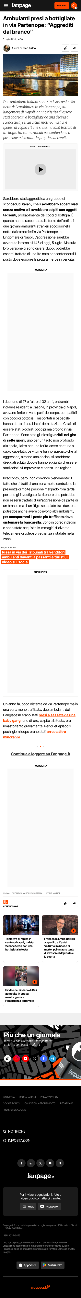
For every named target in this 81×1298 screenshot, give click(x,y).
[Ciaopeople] (40, 1287)
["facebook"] (43, 1058)
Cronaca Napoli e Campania (27, 893)
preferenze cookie (14, 1109)
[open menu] (4, 5)
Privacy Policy (49, 1097)
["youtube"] (25, 1058)
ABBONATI (61, 5)
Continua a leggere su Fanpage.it (40, 754)
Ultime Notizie (52, 893)
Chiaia (6, 893)
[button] (74, 48)
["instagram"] (16, 1058)
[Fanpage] (40, 1176)
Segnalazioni (27, 1097)
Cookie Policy (11, 1103)
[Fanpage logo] (22, 5)
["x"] (34, 1058)
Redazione (66, 1103)
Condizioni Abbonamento (40, 1103)
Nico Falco (29, 48)
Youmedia (9, 1097)
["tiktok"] (7, 1058)
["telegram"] (52, 1058)
